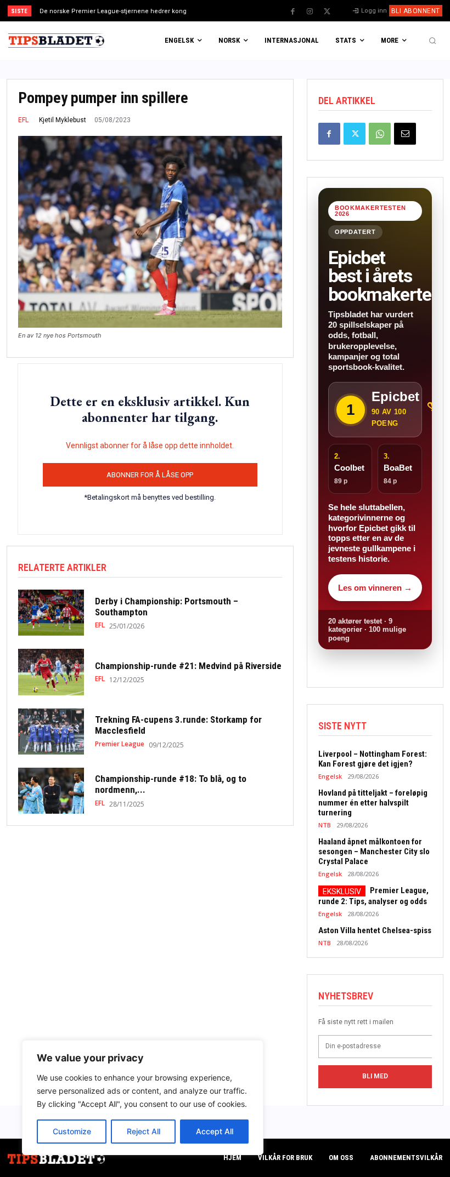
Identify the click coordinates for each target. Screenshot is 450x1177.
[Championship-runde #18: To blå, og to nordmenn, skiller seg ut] (51, 791)
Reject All (143, 1131)
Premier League (119, 744)
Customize (72, 1131)
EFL (23, 120)
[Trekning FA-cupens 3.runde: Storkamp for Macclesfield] (51, 732)
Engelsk (330, 776)
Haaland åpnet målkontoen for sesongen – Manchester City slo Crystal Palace (374, 851)
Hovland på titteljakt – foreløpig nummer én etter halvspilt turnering (373, 803)
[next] (248, 11)
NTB (324, 825)
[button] (432, 40)
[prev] (230, 11)
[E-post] (405, 134)
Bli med (375, 1076)
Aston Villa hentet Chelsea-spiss (374, 930)
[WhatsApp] (380, 134)
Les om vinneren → (375, 587)
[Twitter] (327, 11)
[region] (142, 1097)
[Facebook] (293, 11)
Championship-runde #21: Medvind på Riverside (188, 665)
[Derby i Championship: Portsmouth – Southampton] (51, 613)
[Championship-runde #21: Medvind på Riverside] (51, 672)
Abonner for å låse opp (149, 475)
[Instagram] (310, 11)
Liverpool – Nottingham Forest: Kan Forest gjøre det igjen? (372, 759)
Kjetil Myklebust (62, 120)
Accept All (214, 1131)
